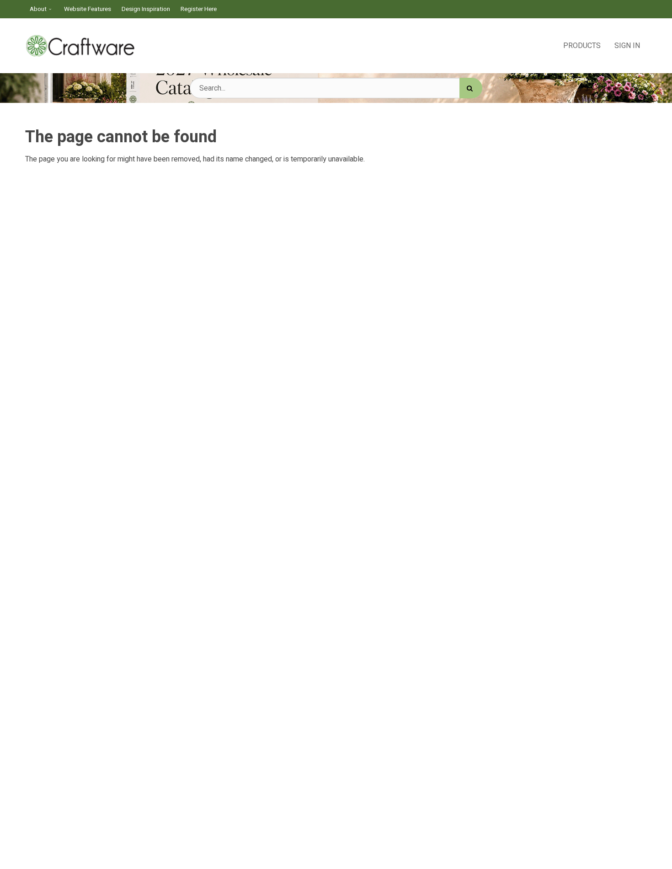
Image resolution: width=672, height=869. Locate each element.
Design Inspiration (146, 9)
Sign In (627, 45)
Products (582, 45)
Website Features (87, 9)
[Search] (470, 88)
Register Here (199, 9)
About (38, 9)
